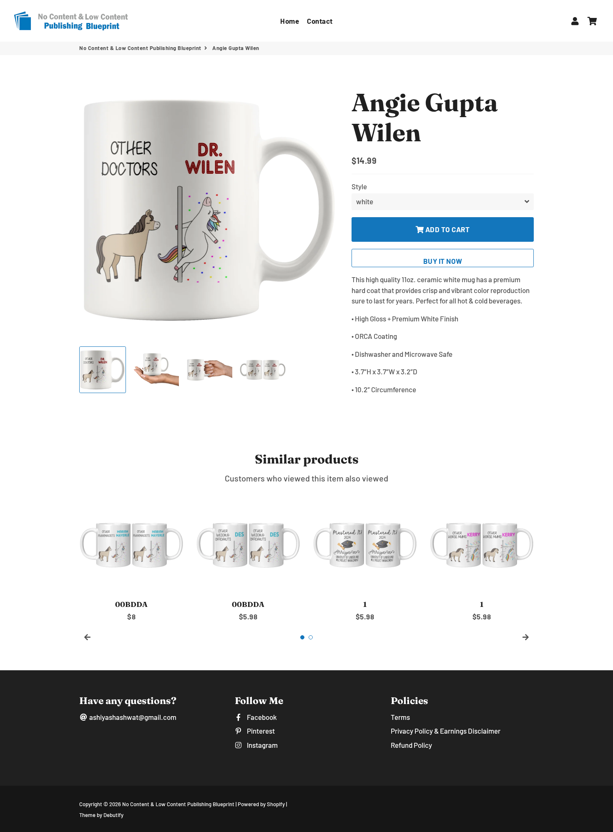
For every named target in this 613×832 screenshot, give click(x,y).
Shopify (276, 804)
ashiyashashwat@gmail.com (132, 717)
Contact (320, 21)
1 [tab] (302, 637)
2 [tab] (311, 637)
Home (289, 21)
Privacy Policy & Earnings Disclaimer (445, 731)
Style (359, 186)
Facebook (261, 717)
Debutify (113, 815)
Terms (400, 717)
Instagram (261, 745)
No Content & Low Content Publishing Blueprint (140, 48)
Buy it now (442, 261)
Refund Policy (411, 745)
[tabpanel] (131, 556)
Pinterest (260, 731)
